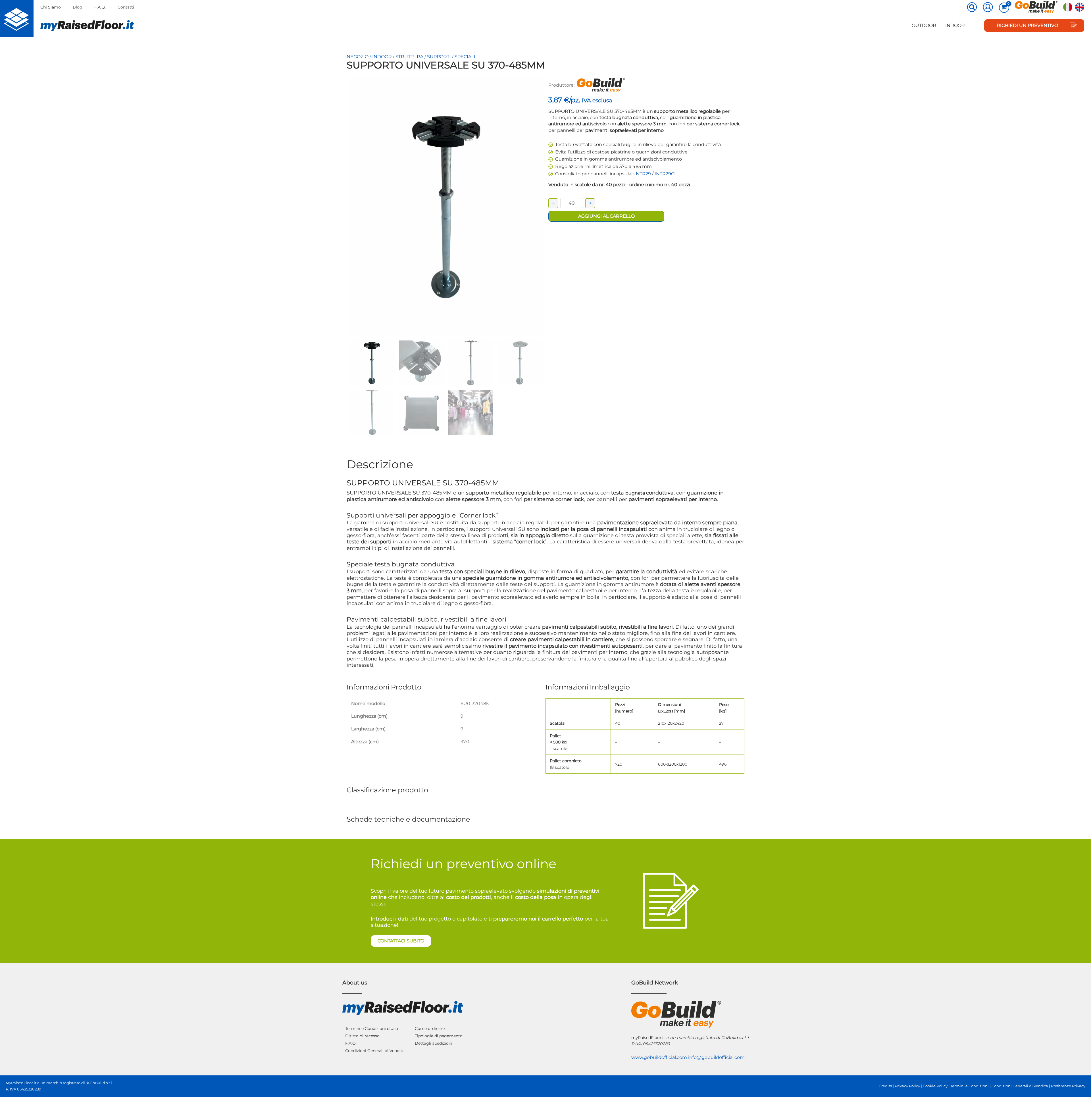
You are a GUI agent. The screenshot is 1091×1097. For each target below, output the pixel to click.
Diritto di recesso (362, 1035)
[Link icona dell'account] (987, 7)
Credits (885, 1086)
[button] (972, 8)
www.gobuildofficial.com (659, 1057)
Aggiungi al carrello (606, 216)
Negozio (357, 56)
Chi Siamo (50, 7)
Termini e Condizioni (969, 1086)
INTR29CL (666, 173)
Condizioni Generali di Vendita (375, 1050)
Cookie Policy (935, 1086)
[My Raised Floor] (17, 19)
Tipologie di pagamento (439, 1035)
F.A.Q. (100, 7)
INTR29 (642, 173)
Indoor (955, 25)
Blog (77, 7)
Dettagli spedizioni (433, 1043)
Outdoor (924, 25)
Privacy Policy (907, 1086)
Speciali (465, 56)
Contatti (126, 7)
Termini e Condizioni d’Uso (371, 1028)
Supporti (439, 56)
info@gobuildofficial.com (716, 1057)
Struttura (409, 56)
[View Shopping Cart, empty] (1004, 8)
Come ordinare (430, 1028)
